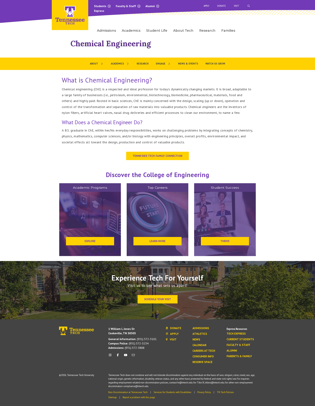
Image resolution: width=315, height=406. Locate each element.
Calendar (199, 345)
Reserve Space (202, 362)
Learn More (157, 241)
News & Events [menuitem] (188, 63)
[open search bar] (248, 5)
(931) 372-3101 (132, 339)
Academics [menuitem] (131, 31)
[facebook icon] (118, 356)
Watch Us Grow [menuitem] (215, 63)
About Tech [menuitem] (183, 31)
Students (100, 6)
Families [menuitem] (228, 31)
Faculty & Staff (126, 6)
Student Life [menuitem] (156, 31)
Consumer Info (203, 356)
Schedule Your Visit (157, 299)
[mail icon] (133, 356)
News (196, 339)
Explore (90, 241)
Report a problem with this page (139, 397)
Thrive (225, 241)
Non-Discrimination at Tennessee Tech (128, 392)
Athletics (199, 334)
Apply (206, 5)
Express (99, 11)
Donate (221, 5)
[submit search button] (313, 6)
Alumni (150, 6)
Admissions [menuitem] (106, 31)
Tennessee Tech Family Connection (157, 156)
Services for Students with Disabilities (172, 392)
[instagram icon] (111, 356)
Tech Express (236, 333)
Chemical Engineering (111, 43)
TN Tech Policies (225, 392)
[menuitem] (96, 64)
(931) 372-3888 (126, 348)
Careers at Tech (203, 350)
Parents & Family (239, 356)
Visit (236, 5)
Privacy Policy (204, 392)
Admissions (200, 328)
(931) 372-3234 (128, 343)
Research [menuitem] (207, 31)
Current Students (240, 339)
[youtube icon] (125, 356)
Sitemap (112, 397)
